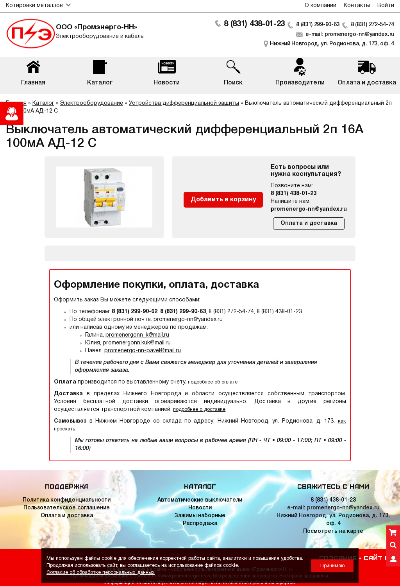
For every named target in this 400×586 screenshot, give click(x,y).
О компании (320, 5)
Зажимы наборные (199, 515)
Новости (200, 508)
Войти (385, 5)
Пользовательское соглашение (66, 508)
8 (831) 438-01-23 (254, 24)
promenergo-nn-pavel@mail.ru (142, 350)
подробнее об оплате (213, 382)
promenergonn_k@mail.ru (137, 335)
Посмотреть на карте (333, 531)
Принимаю (332, 566)
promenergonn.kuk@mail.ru (137, 343)
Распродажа (200, 523)
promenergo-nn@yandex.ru (309, 209)
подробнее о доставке (199, 409)
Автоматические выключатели (199, 500)
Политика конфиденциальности (67, 500)
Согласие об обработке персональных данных (100, 572)
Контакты (357, 5)
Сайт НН (379, 557)
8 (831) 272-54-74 (372, 24)
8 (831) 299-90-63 (317, 24)
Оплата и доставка (308, 223)
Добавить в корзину (223, 200)
